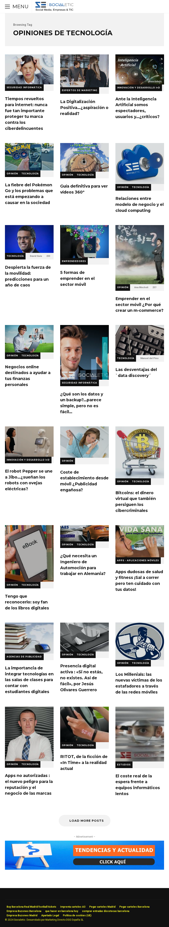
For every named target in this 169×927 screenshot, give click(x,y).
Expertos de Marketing (79, 90)
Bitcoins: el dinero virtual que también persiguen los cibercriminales (139, 452)
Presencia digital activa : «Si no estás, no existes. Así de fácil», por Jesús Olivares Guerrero (84, 637)
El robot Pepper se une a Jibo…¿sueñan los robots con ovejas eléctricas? (29, 441)
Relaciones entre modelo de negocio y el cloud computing (139, 163)
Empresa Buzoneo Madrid (22, 915)
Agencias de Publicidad (24, 656)
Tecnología (30, 173)
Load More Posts (86, 821)
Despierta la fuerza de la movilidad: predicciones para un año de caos (29, 239)
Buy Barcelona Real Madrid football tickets (31, 906)
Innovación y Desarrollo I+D (138, 87)
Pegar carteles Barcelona (134, 906)
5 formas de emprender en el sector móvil (84, 241)
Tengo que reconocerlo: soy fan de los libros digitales (29, 553)
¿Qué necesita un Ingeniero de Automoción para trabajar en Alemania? (84, 533)
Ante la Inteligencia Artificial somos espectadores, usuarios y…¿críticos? (139, 69)
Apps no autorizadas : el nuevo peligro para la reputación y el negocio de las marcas (29, 734)
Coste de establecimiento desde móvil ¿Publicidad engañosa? (84, 442)
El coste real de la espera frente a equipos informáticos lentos (139, 734)
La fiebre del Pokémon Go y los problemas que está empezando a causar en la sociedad (29, 156)
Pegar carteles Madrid (102, 906)
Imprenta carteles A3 (72, 906)
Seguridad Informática (24, 87)
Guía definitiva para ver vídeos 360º (84, 157)
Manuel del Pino (149, 358)
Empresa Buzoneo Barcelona (24, 911)
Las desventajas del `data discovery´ (139, 340)
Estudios (124, 764)
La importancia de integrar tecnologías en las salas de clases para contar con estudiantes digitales (29, 638)
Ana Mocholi (141, 287)
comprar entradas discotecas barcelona (105, 911)
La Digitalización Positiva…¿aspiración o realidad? (84, 70)
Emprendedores (74, 261)
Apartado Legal (50, 915)
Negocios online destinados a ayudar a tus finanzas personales (29, 338)
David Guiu (36, 256)
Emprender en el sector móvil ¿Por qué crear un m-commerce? (139, 254)
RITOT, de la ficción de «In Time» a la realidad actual (84, 724)
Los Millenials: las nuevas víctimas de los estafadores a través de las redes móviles (139, 641)
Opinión (12, 173)
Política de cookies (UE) (77, 915)
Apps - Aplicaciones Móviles (138, 560)
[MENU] (7, 6)
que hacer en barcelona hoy (61, 911)
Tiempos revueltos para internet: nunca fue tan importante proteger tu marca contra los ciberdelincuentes (29, 69)
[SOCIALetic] (54, 7)
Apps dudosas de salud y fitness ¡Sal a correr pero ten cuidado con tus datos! (139, 541)
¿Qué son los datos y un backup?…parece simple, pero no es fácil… (84, 352)
